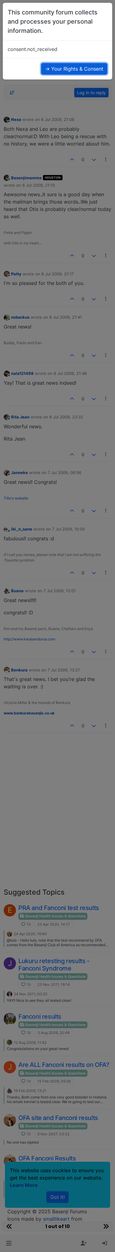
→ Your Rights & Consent (74, 69)
